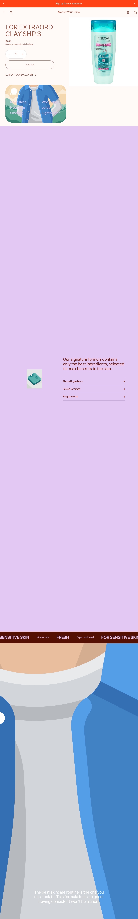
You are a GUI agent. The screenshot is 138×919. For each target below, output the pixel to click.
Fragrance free (70, 396)
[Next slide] (134, 3)
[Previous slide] (3, 3)
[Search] (11, 12)
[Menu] (4, 12)
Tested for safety (71, 389)
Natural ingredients (73, 381)
